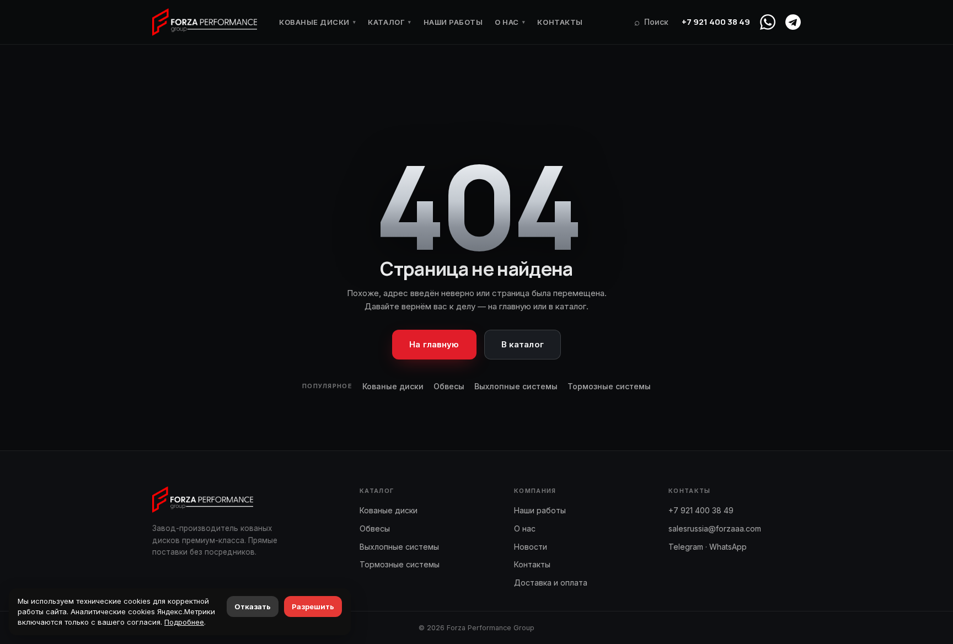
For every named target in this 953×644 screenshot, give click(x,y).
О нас (510, 22)
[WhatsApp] (767, 22)
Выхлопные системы (516, 386)
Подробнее (184, 622)
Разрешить (313, 606)
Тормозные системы (609, 386)
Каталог (389, 22)
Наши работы (453, 22)
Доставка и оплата (550, 582)
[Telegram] (793, 22)
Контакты (559, 22)
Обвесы (448, 386)
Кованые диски (317, 22)
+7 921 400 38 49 (716, 22)
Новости (530, 546)
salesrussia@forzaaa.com (714, 528)
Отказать (252, 606)
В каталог (522, 344)
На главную (434, 344)
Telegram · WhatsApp (707, 546)
